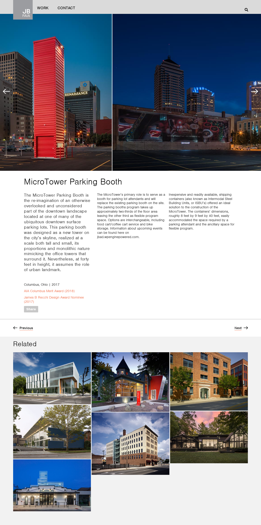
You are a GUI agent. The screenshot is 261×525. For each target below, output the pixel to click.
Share (31, 309)
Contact (66, 8)
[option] (56, 92)
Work (43, 8)
